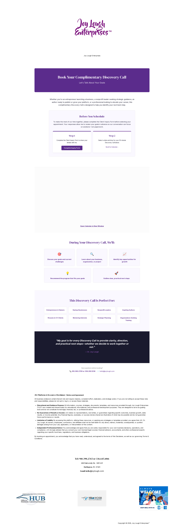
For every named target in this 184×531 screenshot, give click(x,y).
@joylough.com (97, 471)
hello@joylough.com (107, 371)
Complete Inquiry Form (72, 148)
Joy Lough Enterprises (92, 56)
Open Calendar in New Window (92, 226)
